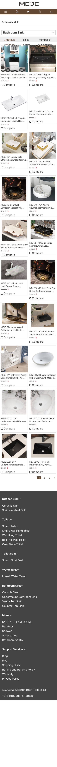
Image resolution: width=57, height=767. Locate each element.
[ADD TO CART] (14, 58)
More (5, 615)
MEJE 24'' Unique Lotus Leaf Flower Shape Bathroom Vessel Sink (40, 244)
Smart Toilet (9, 526)
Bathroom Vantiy (12, 640)
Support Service (12, 649)
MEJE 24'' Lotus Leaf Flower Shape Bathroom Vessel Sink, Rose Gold (14, 246)
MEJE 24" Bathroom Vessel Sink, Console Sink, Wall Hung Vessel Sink (13, 376)
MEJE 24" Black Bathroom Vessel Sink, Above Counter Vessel (42, 333)
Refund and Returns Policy (18, 669)
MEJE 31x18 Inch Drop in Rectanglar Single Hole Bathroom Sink (13, 119)
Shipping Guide (11, 665)
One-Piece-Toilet (12, 544)
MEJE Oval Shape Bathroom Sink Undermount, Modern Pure (42, 376)
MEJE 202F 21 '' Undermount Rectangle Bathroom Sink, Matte (12, 463)
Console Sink (10, 592)
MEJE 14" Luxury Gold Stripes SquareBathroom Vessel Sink (41, 163)
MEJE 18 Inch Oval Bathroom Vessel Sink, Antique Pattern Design (12, 206)
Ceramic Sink (10, 505)
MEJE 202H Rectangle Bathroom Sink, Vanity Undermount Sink (40, 463)
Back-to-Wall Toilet (14, 539)
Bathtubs (7, 626)
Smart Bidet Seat (12, 560)
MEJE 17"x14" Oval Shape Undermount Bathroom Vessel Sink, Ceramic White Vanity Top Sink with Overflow (42, 420)
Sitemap (27, 695)
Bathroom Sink (11, 585)
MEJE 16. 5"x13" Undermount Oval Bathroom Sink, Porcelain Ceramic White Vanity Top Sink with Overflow (14, 420)
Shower (7, 630)
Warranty (8, 674)
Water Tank (9, 569)
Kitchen (20, 690)
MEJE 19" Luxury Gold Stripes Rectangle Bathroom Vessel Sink (14, 158)
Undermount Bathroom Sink (19, 596)
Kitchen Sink (10, 498)
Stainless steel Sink (14, 510)
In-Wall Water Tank (13, 576)
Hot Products (10, 695)
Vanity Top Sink (11, 601)
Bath (29, 690)
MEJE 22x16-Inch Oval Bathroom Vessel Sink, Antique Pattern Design (12, 329)
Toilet (6, 519)
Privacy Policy (10, 678)
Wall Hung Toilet (12, 535)
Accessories (9, 635)
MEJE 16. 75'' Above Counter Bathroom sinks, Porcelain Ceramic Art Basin (42, 206)
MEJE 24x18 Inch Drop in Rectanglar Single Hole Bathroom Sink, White (41, 113)
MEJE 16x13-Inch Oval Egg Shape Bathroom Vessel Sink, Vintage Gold (42, 289)
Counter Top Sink (13, 605)
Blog (5, 656)
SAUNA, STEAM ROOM (16, 621)
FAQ (4, 660)
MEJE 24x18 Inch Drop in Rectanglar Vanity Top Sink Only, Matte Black (14, 76)
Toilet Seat (9, 553)
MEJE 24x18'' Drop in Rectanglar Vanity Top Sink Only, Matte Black (42, 76)
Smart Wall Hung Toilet (16, 530)
